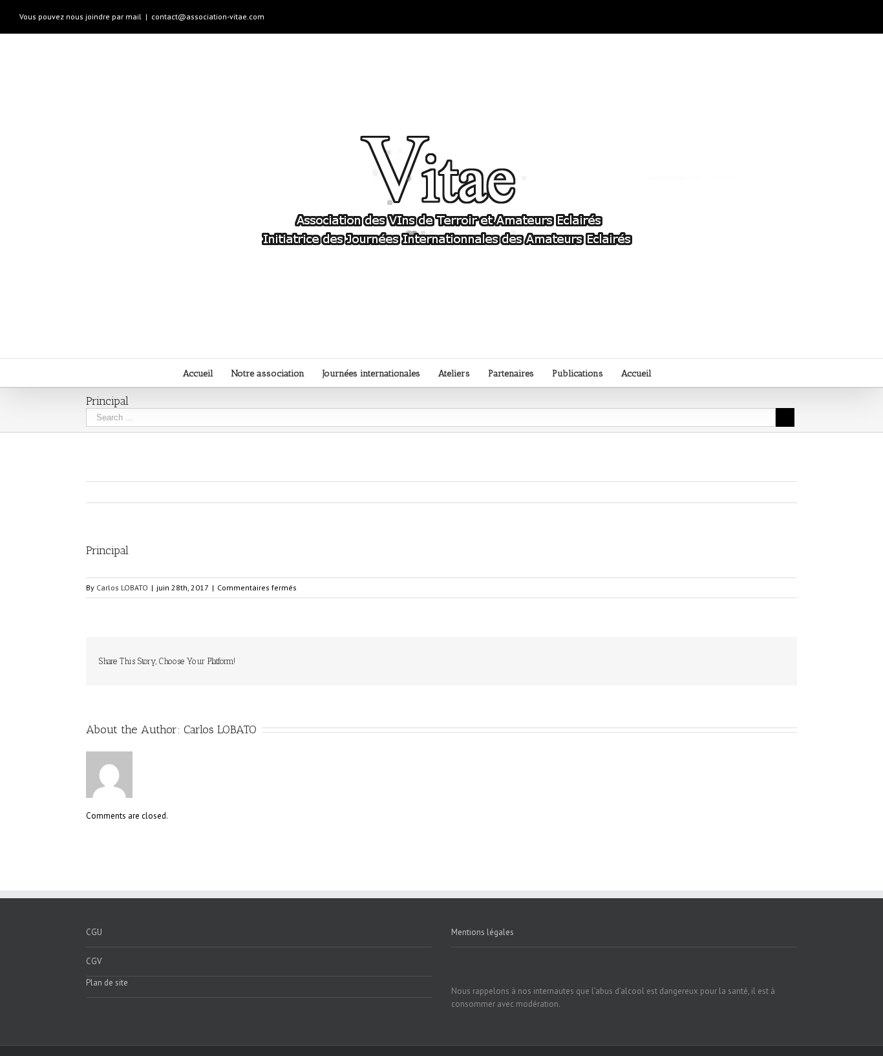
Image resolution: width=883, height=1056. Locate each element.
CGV (93, 961)
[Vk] (759, 656)
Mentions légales (482, 932)
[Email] (780, 656)
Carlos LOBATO (122, 587)
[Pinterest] (656, 656)
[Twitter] (635, 656)
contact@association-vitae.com (207, 16)
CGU (94, 932)
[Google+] (839, 12)
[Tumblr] (677, 656)
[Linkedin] (860, 12)
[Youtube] (818, 12)
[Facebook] (798, 12)
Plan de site (107, 982)
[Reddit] (739, 656)
